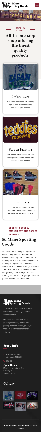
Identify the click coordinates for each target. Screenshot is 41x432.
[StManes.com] (15, 5)
